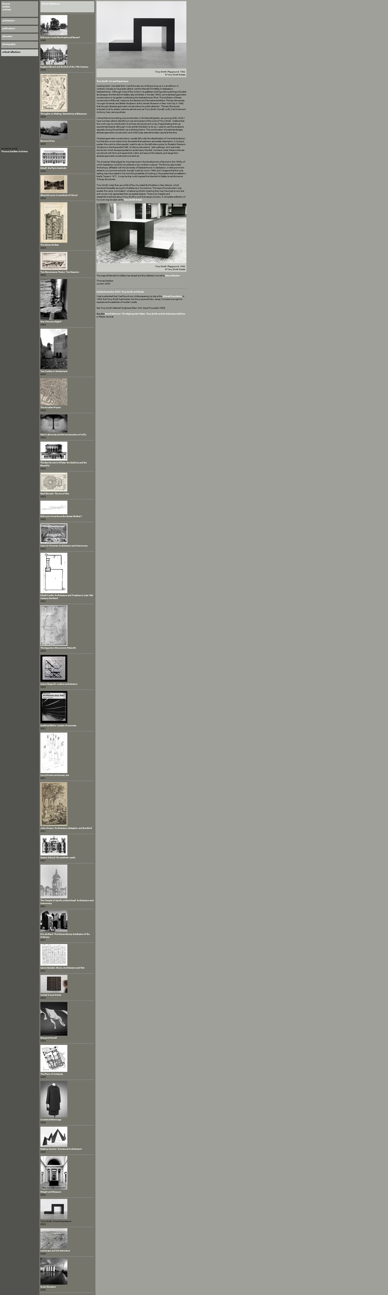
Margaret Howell (48, 1038)
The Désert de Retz (49, 245)
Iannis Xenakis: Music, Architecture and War (62, 968)
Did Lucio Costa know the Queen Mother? (61, 516)
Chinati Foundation (172, 296)
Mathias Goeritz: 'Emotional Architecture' (61, 1149)
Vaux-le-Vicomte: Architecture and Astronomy (64, 545)
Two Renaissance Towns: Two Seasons (59, 272)
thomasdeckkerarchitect (6, 6)
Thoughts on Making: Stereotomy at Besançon (63, 113)
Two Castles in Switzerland (53, 371)
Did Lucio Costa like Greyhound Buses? (60, 37)
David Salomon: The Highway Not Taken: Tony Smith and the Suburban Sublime (145, 314)
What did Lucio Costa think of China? (59, 195)
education (7, 36)
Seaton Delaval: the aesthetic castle (57, 857)
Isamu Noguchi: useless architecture (58, 684)
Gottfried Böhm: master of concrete (58, 725)
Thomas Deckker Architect (14, 151)
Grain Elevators (48, 1287)
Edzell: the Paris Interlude (53, 168)
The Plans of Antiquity (51, 1074)
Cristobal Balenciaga (50, 1119)
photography (8, 44)
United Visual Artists (50, 995)
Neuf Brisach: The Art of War (54, 493)
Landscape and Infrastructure (55, 1250)
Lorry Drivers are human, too (54, 775)
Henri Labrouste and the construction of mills (63, 434)
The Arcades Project (50, 407)
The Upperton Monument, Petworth (58, 648)
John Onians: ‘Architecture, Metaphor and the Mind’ (66, 828)
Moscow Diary (47, 141)
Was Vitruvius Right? (51, 321)
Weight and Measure (50, 1192)
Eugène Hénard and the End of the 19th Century (64, 67)
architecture (8, 20)
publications (8, 28)
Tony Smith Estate (133, 199)
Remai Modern (172, 275)
